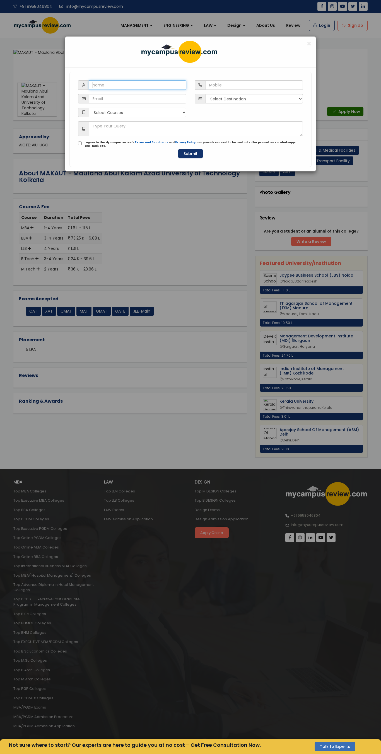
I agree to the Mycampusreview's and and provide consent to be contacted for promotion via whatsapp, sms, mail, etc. (190, 144)
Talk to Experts (335, 746)
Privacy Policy (185, 142)
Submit (190, 153)
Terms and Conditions (151, 142)
